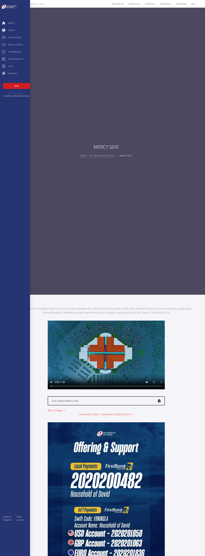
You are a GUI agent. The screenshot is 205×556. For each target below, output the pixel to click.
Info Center (15, 37)
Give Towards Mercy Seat (65, 401)
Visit (10, 66)
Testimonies (165, 3)
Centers (12, 73)
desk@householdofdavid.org (16, 95)
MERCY (11, 23)
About (11, 30)
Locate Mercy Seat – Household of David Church (104, 414)
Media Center (15, 44)
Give (193, 3)
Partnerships (15, 59)
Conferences (134, 3)
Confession (150, 3)
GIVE (16, 86)
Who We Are (118, 3)
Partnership (181, 3)
